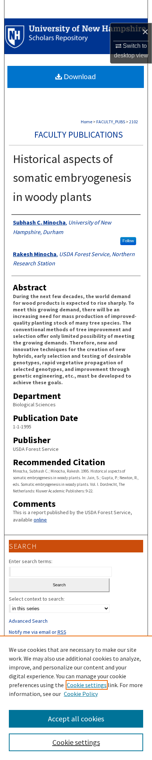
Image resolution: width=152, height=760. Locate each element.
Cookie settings (87, 685)
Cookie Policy (81, 693)
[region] (76, 698)
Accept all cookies (76, 718)
